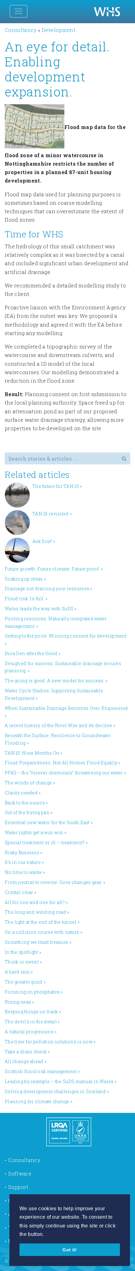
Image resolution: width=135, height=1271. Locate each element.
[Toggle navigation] (18, 11)
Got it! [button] (69, 1249)
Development (59, 30)
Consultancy (21, 30)
